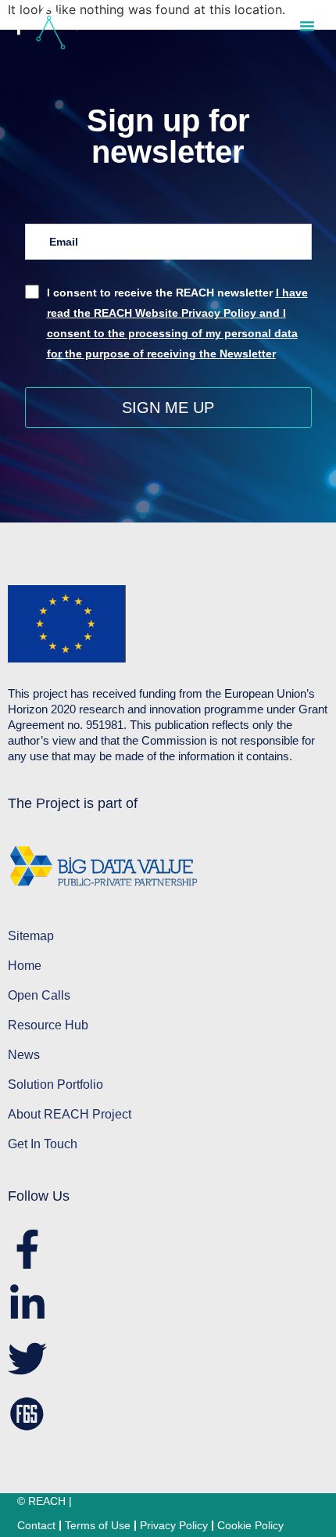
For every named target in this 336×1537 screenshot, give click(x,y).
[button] (307, 26)
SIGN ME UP (168, 407)
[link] (47, 25)
